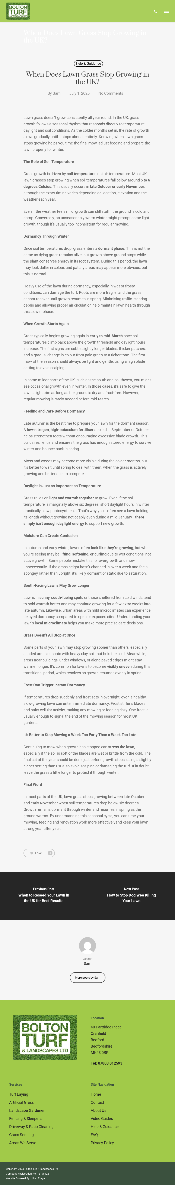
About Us (98, 1110)
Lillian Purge (38, 1178)
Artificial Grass (21, 1102)
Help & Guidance (88, 63)
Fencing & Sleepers (25, 1118)
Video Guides (102, 1118)
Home (96, 1094)
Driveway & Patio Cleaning (31, 1126)
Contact (97, 1102)
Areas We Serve (22, 1143)
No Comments (110, 93)
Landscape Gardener (27, 1110)
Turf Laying (18, 1094)
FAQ (94, 1134)
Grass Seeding (21, 1134)
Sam (57, 93)
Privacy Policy (102, 1143)
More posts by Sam (87, 977)
